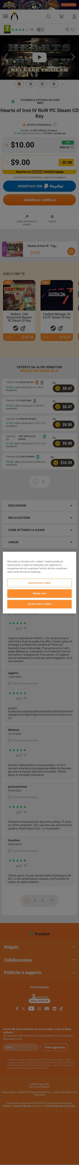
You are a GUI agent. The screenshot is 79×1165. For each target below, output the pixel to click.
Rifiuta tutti (39, 593)
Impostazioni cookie (39, 582)
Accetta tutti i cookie (39, 604)
